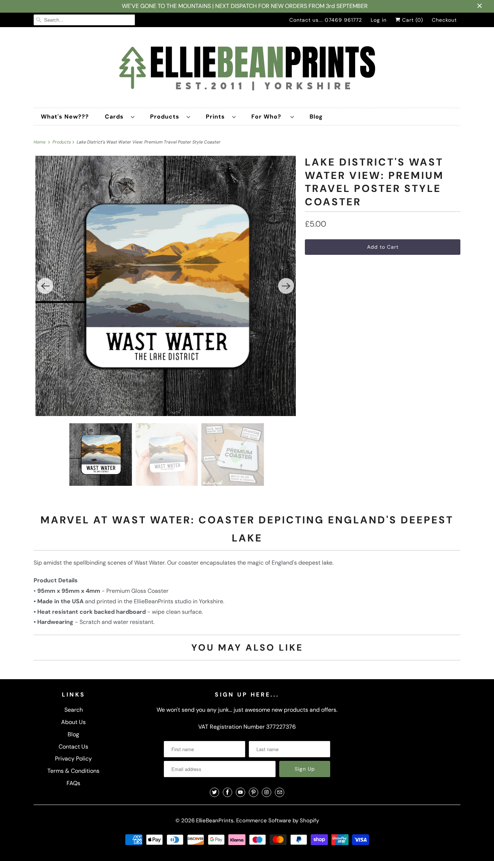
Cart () (411, 20)
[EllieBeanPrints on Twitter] (214, 792)
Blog (316, 116)
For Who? (269, 116)
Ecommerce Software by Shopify (277, 820)
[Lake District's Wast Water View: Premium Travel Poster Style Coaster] (165, 286)
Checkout (444, 20)
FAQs (73, 783)
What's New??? (65, 116)
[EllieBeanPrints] (247, 69)
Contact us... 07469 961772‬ (325, 20)
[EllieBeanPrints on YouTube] (240, 792)
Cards (116, 116)
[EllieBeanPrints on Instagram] (266, 792)
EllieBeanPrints (215, 820)
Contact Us (73, 746)
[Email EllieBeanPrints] (279, 792)
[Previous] (45, 286)
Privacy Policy (73, 758)
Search (73, 710)
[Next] (286, 286)
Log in (379, 20)
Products (166, 116)
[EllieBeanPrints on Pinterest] (253, 792)
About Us (73, 722)
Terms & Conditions (73, 771)
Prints (217, 116)
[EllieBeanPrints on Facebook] (227, 792)
